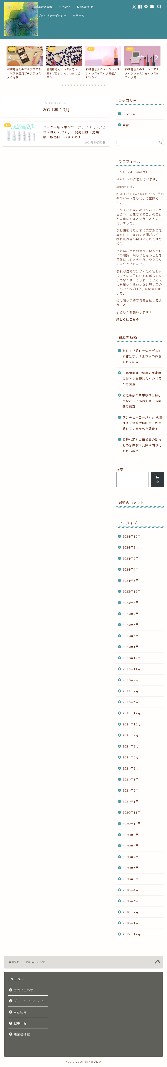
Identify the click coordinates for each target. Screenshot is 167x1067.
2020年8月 (130, 846)
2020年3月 (130, 901)
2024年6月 (130, 558)
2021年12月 (131, 713)
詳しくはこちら (127, 319)
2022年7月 (130, 691)
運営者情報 (45, 7)
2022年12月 (131, 658)
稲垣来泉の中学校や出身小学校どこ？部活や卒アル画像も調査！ (142, 400)
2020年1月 (130, 923)
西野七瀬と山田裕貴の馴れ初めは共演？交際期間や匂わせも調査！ (142, 445)
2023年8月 (130, 603)
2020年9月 (130, 835)
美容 (125, 125)
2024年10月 (131, 536)
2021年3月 (130, 779)
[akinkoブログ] (21, 36)
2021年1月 (130, 801)
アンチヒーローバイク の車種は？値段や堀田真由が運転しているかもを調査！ (142, 423)
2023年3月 (130, 636)
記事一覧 (78, 15)
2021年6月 (130, 757)
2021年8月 (130, 746)
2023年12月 (131, 591)
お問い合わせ (85, 7)
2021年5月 (130, 768)
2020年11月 (131, 812)
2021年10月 (131, 724)
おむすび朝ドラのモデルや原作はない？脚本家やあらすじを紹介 (142, 356)
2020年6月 (130, 868)
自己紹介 (64, 7)
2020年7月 (130, 857)
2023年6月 (130, 625)
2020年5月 (130, 879)
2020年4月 (130, 890)
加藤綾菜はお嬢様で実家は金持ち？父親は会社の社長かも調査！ (142, 378)
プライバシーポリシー (52, 15)
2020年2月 (130, 912)
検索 (119, 469)
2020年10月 (131, 824)
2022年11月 (131, 669)
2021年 (30, 962)
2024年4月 (130, 569)
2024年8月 (130, 547)
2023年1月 (130, 647)
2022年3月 (130, 702)
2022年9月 (130, 680)
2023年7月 (130, 614)
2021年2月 (130, 790)
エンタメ (128, 114)
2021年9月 (130, 735)
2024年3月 (130, 580)
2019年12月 (131, 934)
